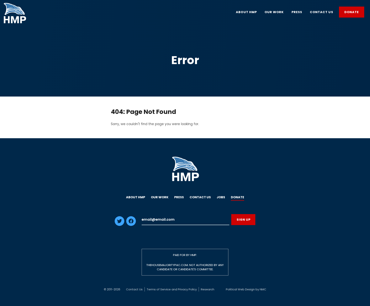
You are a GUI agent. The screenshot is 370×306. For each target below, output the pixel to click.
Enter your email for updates (185, 219)
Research (207, 289)
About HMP (135, 197)
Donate (237, 197)
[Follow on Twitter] (119, 224)
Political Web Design (240, 289)
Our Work (159, 197)
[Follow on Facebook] (131, 224)
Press (179, 197)
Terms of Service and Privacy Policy (172, 289)
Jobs (221, 197)
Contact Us (200, 197)
